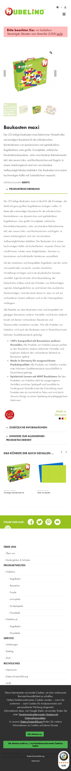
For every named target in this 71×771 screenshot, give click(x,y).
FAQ (8, 655)
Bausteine (40, 490)
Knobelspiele (16, 604)
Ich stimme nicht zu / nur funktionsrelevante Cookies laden (35, 744)
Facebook (30, 521)
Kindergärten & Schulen (17, 559)
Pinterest (48, 521)
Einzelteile (14, 611)
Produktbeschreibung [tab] (24, 189)
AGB (8, 679)
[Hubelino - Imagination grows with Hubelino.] (25, 11)
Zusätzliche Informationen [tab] (28, 427)
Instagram (7, 527)
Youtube (57, 521)
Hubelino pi (11, 617)
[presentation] (61, 452)
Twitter (39, 521)
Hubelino (6, 490)
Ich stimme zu (35, 734)
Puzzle (13, 591)
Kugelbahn (13, 490)
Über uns (10, 553)
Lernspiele (14, 597)
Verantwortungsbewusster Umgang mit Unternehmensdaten (38, 716)
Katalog (9, 648)
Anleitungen (11, 642)
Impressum (11, 666)
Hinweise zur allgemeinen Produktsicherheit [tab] (25, 437)
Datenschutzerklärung (16, 673)
